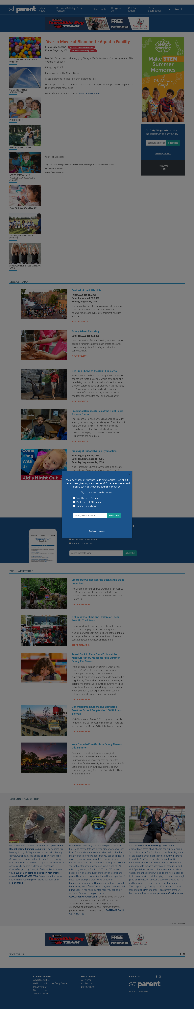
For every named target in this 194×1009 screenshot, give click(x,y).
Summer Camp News (86, 506)
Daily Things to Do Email (87, 498)
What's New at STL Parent (88, 502)
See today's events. (97, 531)
